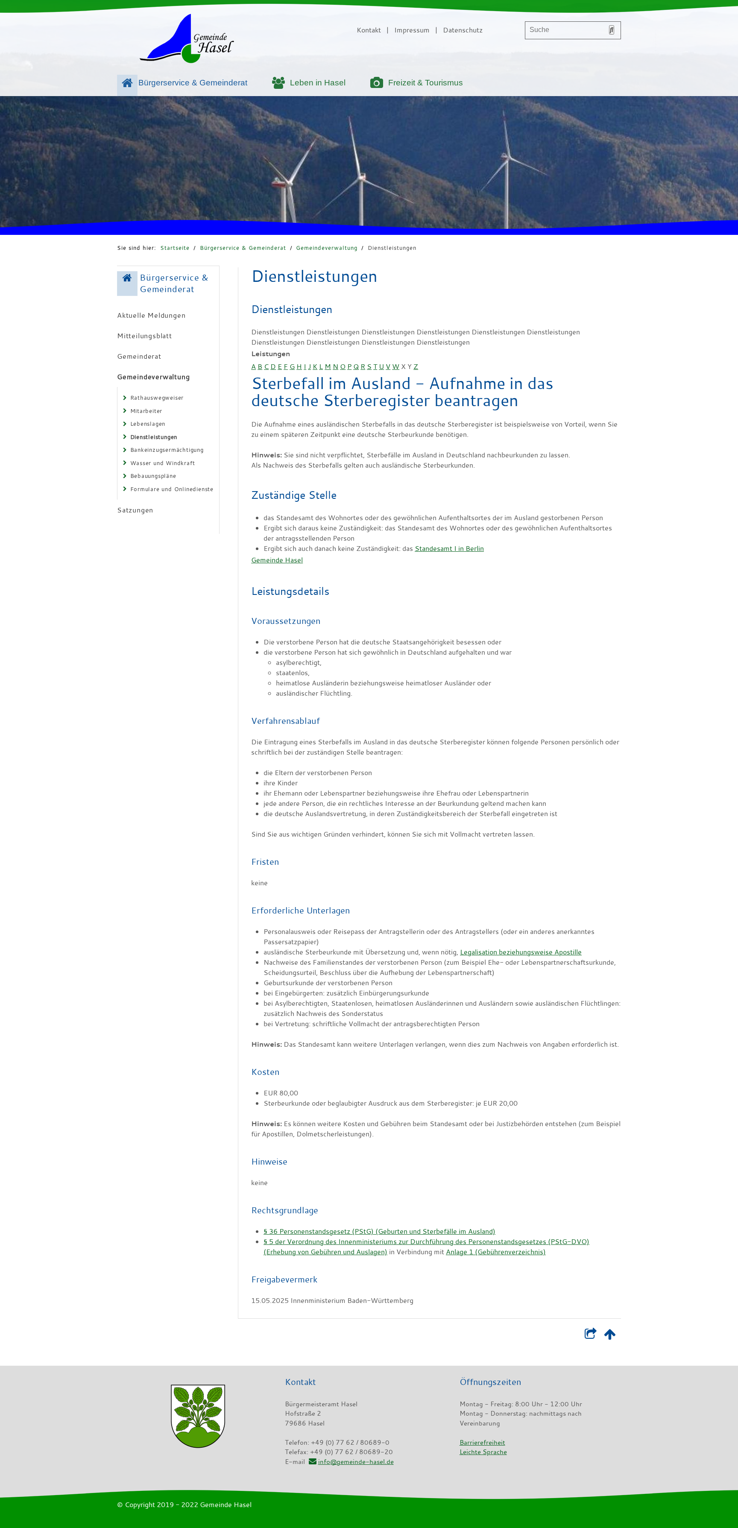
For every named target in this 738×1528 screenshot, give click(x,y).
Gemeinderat (139, 356)
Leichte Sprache (483, 1451)
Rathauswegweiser (157, 397)
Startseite (175, 248)
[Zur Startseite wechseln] (186, 40)
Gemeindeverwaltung (326, 248)
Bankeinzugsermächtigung (167, 450)
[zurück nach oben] (610, 1336)
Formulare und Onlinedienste (172, 489)
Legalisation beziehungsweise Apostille (521, 952)
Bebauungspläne (153, 476)
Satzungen (135, 510)
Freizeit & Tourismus (425, 82)
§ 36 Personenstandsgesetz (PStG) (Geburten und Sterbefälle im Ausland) (379, 1231)
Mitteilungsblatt (144, 335)
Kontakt (369, 30)
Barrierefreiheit (482, 1442)
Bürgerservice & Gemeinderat (192, 82)
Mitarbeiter (146, 411)
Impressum (412, 30)
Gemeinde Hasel (277, 560)
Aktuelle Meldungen (151, 315)
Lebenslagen (148, 423)
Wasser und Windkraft (162, 463)
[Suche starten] (611, 30)
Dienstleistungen (392, 248)
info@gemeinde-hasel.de (355, 1461)
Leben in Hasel (318, 82)
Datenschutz (463, 30)
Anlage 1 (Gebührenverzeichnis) (496, 1251)
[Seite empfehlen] (590, 1336)
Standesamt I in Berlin (449, 548)
